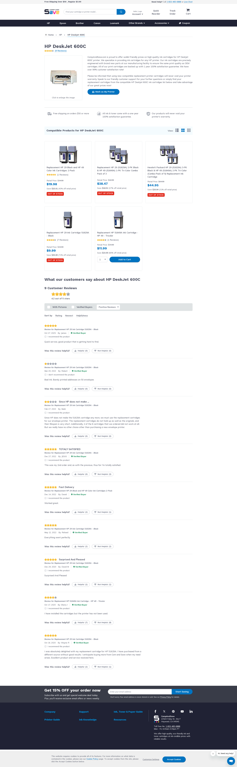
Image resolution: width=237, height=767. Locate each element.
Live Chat (188, 2)
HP (48, 23)
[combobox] (94, 12)
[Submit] (121, 12)
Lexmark (114, 23)
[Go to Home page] (51, 11)
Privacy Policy (165, 697)
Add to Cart (124, 259)
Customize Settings (151, 759)
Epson (63, 23)
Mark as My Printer (105, 91)
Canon (97, 23)
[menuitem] (177, 130)
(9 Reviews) (61, 50)
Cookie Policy (92, 759)
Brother (80, 23)
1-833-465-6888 (174, 2)
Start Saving (182, 691)
